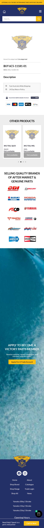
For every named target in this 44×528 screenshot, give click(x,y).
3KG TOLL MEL (29, 146)
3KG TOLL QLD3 (10, 146)
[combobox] (19, 18)
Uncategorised (12, 59)
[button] (18, 161)
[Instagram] (25, 473)
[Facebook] (19, 473)
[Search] (39, 18)
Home (5, 59)
